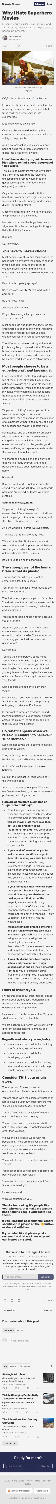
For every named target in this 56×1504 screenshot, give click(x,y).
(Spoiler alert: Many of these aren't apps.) (19, 1404)
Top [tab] (5, 1366)
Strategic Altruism (13, 1374)
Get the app (42, 1490)
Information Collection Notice (30, 1286)
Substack (13, 1498)
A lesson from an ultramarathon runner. (18, 1428)
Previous (11, 1310)
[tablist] (14, 1330)
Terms (37, 1480)
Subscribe (39, 4)
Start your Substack (20, 1490)
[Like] (5, 46)
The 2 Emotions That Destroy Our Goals (19, 1421)
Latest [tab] (13, 1366)
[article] (28, 1381)
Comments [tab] (9, 1330)
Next (46, 1310)
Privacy (29, 1480)
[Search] (51, 1366)
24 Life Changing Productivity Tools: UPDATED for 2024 (20, 1397)
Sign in (50, 4)
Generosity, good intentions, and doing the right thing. (18, 1379)
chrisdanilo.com (38, 98)
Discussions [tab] (24, 1366)
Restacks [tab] (21, 1330)
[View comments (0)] (12, 46)
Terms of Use (41, 1283)
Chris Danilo (15, 36)
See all (8, 1443)
